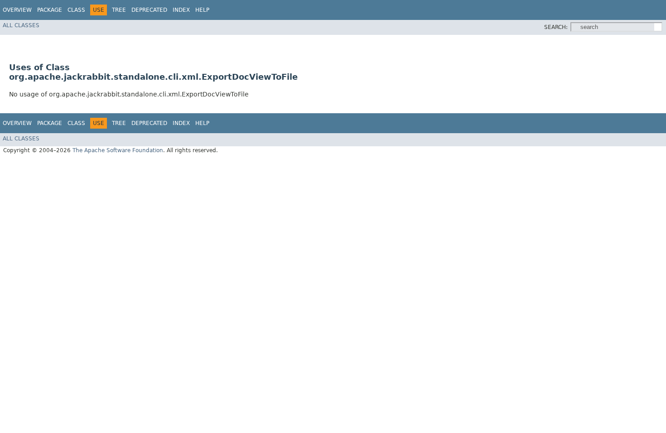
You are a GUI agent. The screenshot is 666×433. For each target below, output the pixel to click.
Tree (119, 10)
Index (181, 10)
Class (76, 10)
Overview (17, 10)
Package (49, 10)
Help (202, 10)
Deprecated (149, 10)
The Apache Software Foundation (117, 150)
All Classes (21, 25)
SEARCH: (556, 27)
